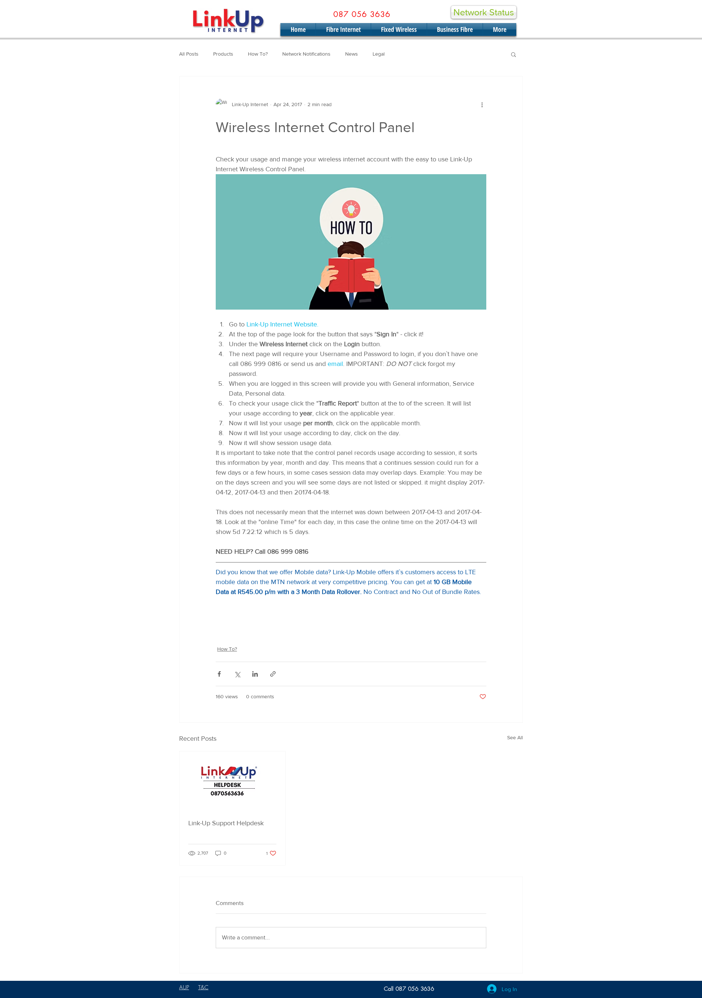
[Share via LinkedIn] (255, 673)
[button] (513, 54)
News (351, 54)
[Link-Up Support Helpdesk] (232, 781)
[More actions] (482, 104)
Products (223, 54)
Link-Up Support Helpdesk (226, 823)
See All (515, 737)
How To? (258, 54)
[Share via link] (272, 673)
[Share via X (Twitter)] (237, 673)
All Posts (189, 54)
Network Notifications (306, 54)
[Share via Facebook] (219, 673)
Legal (379, 54)
